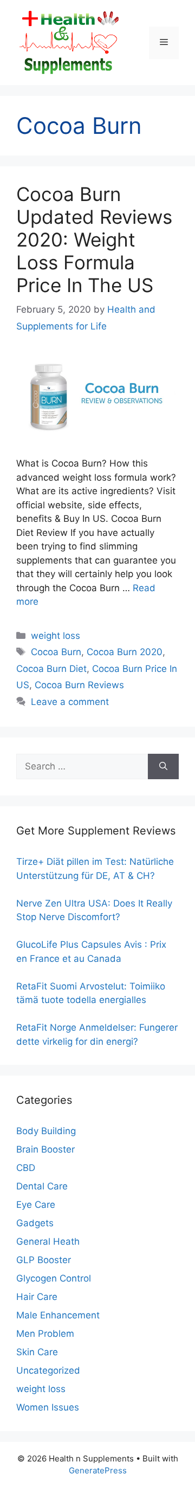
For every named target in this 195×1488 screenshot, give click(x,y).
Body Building (46, 1130)
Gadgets (35, 1223)
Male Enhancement (58, 1315)
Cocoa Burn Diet (51, 668)
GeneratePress (98, 1470)
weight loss (55, 635)
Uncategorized (48, 1370)
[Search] (163, 767)
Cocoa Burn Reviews (79, 685)
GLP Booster (43, 1259)
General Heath (48, 1241)
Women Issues (47, 1407)
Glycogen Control (53, 1278)
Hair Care (36, 1296)
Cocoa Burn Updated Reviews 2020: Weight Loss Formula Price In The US (94, 239)
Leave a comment (70, 701)
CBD (25, 1167)
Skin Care (37, 1352)
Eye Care (35, 1204)
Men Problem (45, 1333)
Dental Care (42, 1186)
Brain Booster (45, 1149)
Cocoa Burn (56, 651)
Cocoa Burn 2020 (124, 651)
